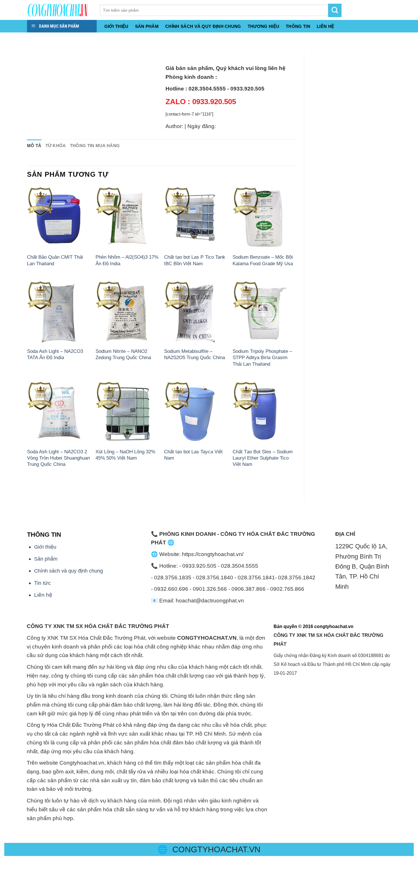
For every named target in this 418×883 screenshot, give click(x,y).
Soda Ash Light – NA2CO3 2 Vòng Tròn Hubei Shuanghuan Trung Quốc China (58, 458)
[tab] (34, 145)
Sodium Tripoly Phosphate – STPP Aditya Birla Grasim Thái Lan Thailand (262, 357)
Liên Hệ (325, 26)
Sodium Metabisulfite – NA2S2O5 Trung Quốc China (194, 354)
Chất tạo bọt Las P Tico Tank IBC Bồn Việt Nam (194, 260)
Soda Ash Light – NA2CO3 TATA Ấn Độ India (55, 354)
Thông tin (298, 26)
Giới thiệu (116, 26)
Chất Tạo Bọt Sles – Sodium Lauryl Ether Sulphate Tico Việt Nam (263, 458)
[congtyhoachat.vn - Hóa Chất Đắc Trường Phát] (59, 10)
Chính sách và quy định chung (203, 26)
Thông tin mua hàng (95, 145)
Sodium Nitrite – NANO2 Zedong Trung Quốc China (123, 354)
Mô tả (34, 145)
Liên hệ (43, 595)
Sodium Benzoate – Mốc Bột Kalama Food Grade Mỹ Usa (263, 260)
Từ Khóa (55, 145)
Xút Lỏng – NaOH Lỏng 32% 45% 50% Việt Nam (125, 455)
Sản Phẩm (147, 26)
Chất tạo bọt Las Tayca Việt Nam (193, 455)
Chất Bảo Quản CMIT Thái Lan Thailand (55, 260)
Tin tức (42, 583)
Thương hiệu (263, 26)
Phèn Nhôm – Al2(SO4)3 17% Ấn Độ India (127, 260)
